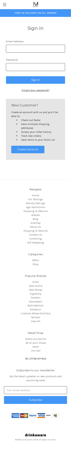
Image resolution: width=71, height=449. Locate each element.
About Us (35, 226)
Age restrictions (35, 207)
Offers (35, 260)
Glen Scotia (35, 285)
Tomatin (35, 297)
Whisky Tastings (35, 203)
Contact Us (35, 234)
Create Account (27, 149)
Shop (36, 264)
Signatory (35, 293)
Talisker (35, 317)
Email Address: (15, 41)
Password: (12, 59)
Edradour (35, 309)
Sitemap (36, 222)
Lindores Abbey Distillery (36, 313)
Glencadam (35, 301)
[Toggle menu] (4, 4)
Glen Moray (35, 289)
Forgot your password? (36, 90)
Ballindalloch (35, 305)
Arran (35, 281)
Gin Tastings (35, 199)
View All (35, 321)
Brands (35, 215)
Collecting (35, 238)
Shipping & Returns (35, 211)
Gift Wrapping (35, 242)
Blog (35, 218)
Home (35, 195)
